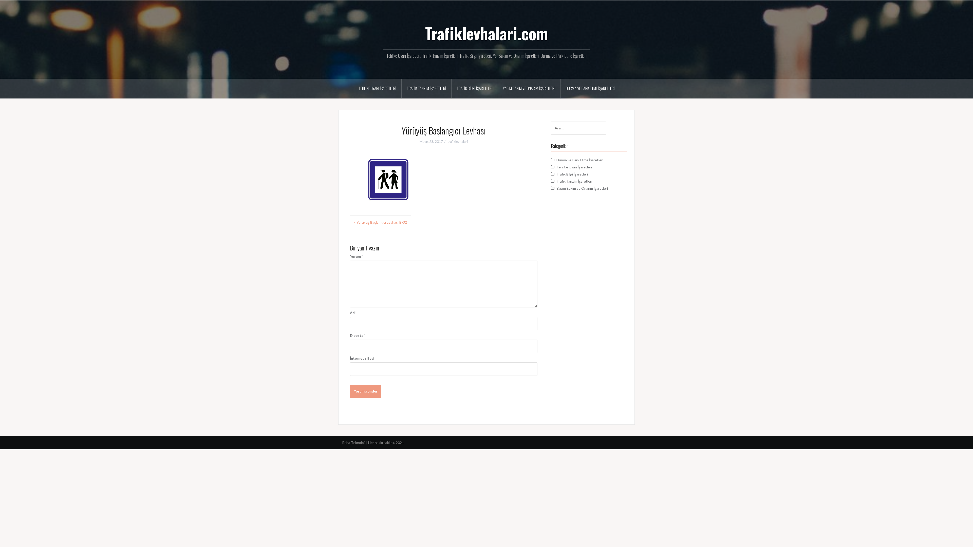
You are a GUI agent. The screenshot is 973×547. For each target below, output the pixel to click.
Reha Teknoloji (354, 442)
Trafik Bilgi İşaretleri (475, 88)
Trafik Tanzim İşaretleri (426, 88)
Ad (353, 312)
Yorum (356, 256)
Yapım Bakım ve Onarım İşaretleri (529, 88)
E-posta (357, 335)
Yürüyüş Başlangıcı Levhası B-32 (382, 222)
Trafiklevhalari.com (486, 33)
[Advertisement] (589, 287)
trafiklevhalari (457, 142)
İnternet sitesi (362, 358)
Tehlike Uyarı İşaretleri (377, 88)
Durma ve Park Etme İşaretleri (590, 88)
